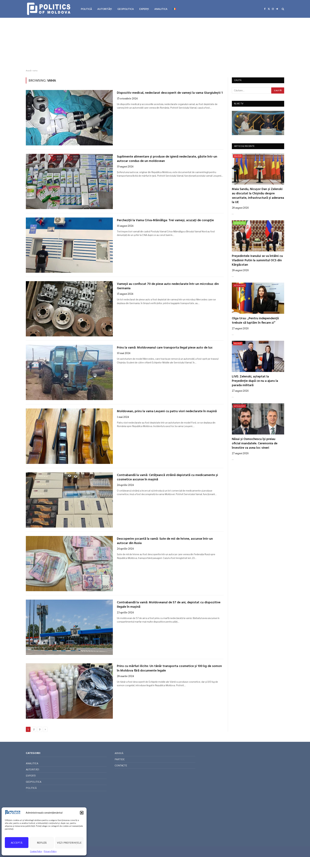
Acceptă (16, 842)
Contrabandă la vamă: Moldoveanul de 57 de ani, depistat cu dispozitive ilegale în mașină (168, 604)
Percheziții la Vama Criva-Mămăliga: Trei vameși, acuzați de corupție (165, 220)
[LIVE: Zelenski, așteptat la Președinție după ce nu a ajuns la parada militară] (258, 356)
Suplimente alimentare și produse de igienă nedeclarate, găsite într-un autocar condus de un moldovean (167, 159)
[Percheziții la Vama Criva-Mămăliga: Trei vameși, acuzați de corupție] (69, 245)
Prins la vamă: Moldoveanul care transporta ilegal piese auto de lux (164, 348)
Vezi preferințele (69, 842)
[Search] (282, 9)
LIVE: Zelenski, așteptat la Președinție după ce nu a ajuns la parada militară (255, 381)
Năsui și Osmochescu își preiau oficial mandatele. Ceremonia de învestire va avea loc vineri (254, 443)
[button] (81, 812)
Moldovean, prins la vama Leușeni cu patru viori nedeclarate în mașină (167, 411)
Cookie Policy (36, 851)
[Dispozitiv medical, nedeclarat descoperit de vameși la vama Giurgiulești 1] (69, 117)
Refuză (42, 842)
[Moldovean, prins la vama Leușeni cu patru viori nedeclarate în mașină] (69, 436)
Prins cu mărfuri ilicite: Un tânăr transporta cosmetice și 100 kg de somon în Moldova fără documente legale (169, 668)
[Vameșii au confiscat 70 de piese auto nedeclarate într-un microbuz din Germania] (69, 308)
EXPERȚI (144, 8)
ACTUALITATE (239, 285)
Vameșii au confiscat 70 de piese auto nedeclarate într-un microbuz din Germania (168, 286)
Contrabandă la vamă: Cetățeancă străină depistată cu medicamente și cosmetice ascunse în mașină (167, 477)
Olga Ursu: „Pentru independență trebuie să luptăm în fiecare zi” (255, 320)
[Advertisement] (155, 43)
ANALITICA (160, 8)
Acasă (28, 70)
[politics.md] (49, 9)
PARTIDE (120, 759)
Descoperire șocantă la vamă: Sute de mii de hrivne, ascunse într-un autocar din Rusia (165, 541)
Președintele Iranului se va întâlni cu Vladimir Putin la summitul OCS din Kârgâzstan (257, 260)
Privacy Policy (50, 851)
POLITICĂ (86, 8)
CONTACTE (121, 765)
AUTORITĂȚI (104, 8)
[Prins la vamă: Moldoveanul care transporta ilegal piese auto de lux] (69, 372)
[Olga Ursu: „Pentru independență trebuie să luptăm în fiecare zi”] (258, 298)
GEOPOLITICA (125, 8)
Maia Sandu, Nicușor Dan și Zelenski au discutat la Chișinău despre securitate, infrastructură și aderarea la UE (258, 196)
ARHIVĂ (119, 753)
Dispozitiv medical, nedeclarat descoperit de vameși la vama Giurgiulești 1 (170, 93)
